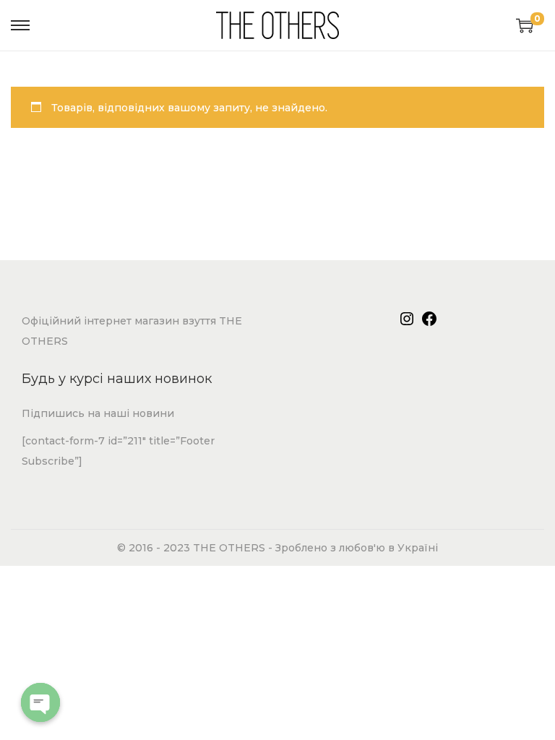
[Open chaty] (40, 702)
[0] (524, 25)
